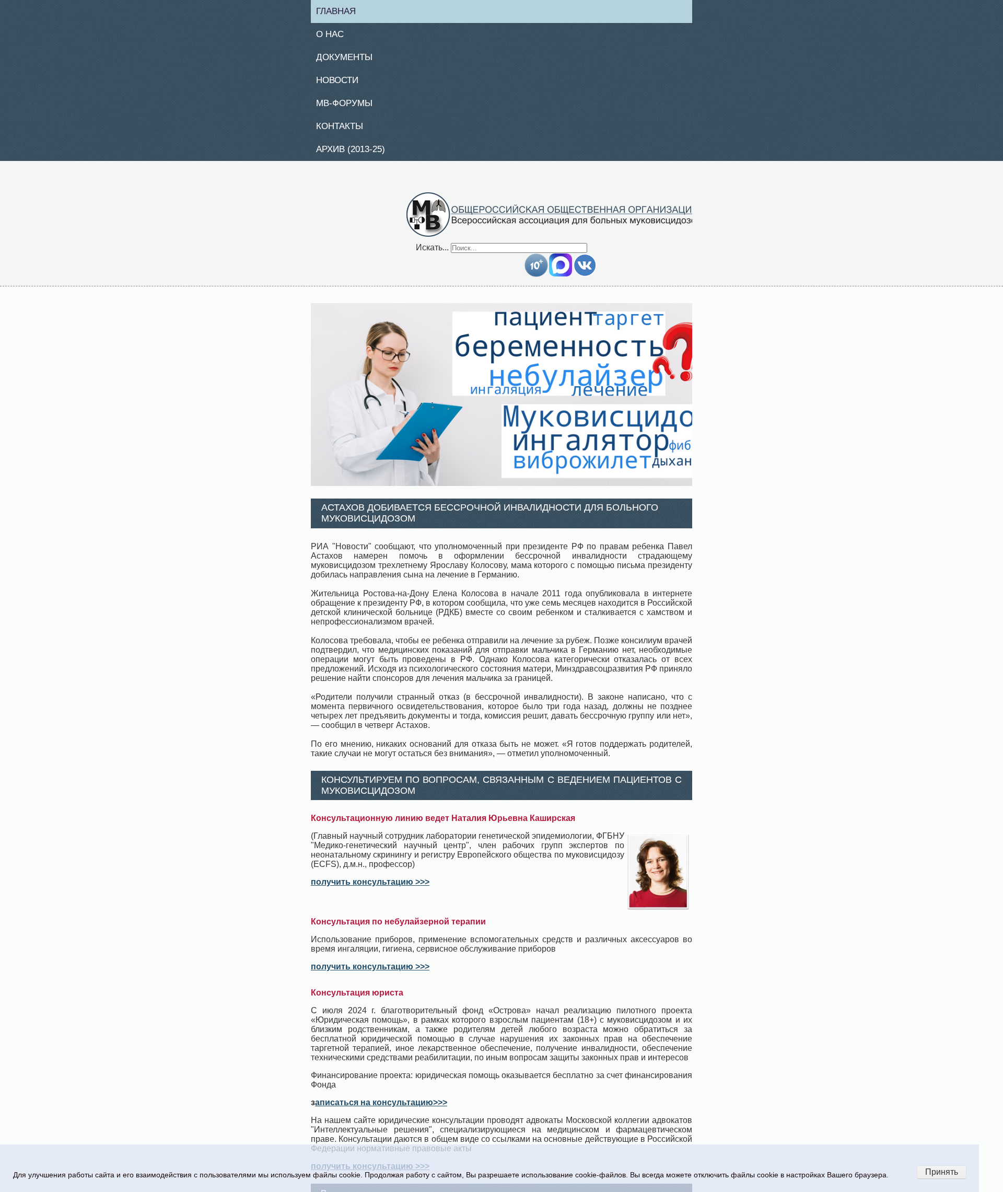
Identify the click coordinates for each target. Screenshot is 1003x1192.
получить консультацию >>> (370, 888)
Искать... (432, 253)
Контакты (344, 130)
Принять (941, 1171)
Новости (342, 83)
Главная (340, 11)
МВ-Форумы (349, 107)
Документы (348, 59)
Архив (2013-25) (356, 154)
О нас (333, 35)
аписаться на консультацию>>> (381, 1108)
